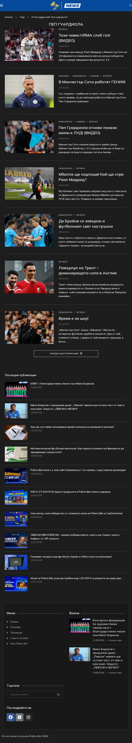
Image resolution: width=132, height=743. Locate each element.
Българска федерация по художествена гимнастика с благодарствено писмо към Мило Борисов (109, 628)
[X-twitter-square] (19, 717)
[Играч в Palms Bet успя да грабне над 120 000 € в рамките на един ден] (16, 583)
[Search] (130, 5)
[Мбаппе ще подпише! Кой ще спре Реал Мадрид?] (29, 183)
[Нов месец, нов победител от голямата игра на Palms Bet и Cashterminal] (16, 518)
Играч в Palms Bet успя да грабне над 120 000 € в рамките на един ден (76, 578)
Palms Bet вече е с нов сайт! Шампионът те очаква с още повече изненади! (78, 470)
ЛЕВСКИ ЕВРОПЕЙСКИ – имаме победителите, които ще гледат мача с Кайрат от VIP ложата (75, 536)
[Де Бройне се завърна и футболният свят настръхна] (29, 230)
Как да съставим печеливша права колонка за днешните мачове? (72, 426)
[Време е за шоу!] (29, 327)
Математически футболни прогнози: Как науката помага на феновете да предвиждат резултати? (77, 450)
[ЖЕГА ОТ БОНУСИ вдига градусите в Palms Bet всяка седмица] (16, 497)
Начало (9, 17)
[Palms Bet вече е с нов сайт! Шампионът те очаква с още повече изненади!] (16, 475)
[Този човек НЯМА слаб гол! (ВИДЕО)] (29, 44)
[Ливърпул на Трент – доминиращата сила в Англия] (29, 277)
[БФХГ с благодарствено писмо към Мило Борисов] (16, 389)
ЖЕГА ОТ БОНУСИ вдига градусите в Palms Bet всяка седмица (70, 491)
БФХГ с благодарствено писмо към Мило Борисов (62, 383)
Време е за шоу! (73, 318)
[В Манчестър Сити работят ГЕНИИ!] (29, 91)
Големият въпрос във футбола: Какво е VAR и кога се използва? (71, 556)
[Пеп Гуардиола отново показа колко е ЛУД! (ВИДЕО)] (29, 137)
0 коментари (115, 640)
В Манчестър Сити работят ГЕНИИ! (92, 81)
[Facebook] (11, 717)
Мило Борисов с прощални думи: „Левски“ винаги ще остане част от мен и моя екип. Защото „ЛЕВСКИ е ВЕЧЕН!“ (77, 406)
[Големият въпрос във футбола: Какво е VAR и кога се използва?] (16, 562)
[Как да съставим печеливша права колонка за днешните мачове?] (16, 432)
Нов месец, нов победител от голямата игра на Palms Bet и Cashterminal (76, 513)
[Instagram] (28, 717)
